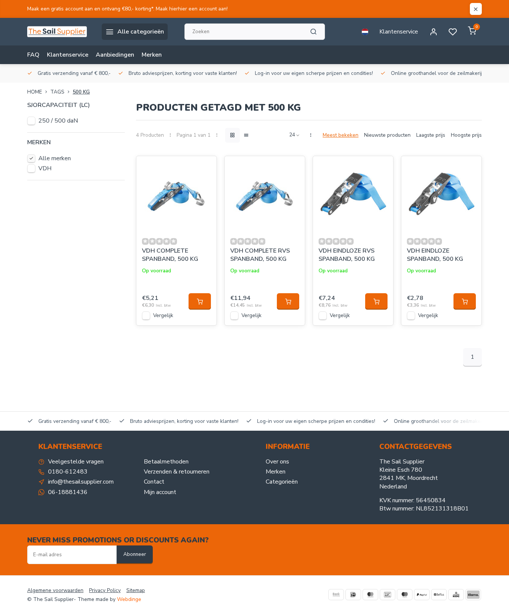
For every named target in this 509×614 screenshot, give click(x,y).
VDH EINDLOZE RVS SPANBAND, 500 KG (347, 255)
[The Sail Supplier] (59, 31)
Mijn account (160, 492)
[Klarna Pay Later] (473, 594)
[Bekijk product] (200, 301)
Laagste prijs (430, 135)
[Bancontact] (387, 594)
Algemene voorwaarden (55, 590)
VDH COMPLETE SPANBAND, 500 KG (170, 255)
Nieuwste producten (387, 135)
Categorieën (282, 482)
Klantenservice (398, 32)
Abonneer (134, 554)
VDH (44, 168)
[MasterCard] (370, 594)
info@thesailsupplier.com (81, 482)
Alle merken (54, 158)
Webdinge (129, 599)
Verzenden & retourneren (176, 472)
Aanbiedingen (115, 55)
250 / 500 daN (58, 121)
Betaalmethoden (166, 462)
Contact (154, 482)
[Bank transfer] (336, 594)
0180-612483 (68, 472)
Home (34, 91)
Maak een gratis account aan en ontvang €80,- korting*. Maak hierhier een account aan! (127, 8)
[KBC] (456, 594)
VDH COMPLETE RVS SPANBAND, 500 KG (260, 255)
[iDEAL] (353, 594)
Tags (57, 91)
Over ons (277, 462)
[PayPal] (422, 594)
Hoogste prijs (466, 135)
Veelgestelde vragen (76, 462)
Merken (152, 55)
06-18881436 (68, 492)
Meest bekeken (340, 135)
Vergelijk (163, 315)
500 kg (81, 91)
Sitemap (135, 590)
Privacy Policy (105, 590)
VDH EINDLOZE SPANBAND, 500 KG (435, 255)
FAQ (33, 55)
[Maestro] (404, 594)
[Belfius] (439, 594)
